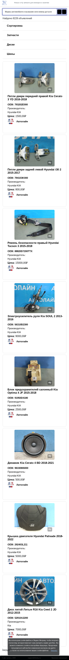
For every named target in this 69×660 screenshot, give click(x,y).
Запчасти (13, 35)
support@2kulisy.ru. (34, 658)
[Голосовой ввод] (64, 12)
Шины (11, 54)
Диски (11, 44)
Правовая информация (59, 658)
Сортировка (14, 25)
